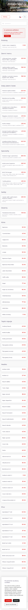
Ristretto (4, 246)
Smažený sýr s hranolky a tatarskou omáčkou (9, 107)
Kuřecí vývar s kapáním (9, 45)
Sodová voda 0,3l (7, 487)
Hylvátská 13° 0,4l (7, 524)
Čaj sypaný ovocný (7, 351)
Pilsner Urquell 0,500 (8, 562)
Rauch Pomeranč (7, 413)
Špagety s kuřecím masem (10, 116)
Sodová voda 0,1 (7, 475)
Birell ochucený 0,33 (8, 555)
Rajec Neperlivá (6, 400)
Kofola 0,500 (6, 369)
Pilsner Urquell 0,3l (7, 568)
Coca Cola (5, 444)
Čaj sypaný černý (7, 357)
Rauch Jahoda (6, 425)
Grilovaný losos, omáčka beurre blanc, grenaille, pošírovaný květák (9, 59)
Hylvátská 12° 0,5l (7, 537)
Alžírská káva (6, 302)
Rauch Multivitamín (8, 419)
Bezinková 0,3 (6, 469)
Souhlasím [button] (8, 600)
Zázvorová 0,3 (6, 456)
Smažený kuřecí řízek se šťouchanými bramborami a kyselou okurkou (10, 142)
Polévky (5, 16)
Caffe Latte (5, 277)
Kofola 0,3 (5, 375)
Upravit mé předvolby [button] (11, 604)
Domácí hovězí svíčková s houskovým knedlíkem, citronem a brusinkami (9, 132)
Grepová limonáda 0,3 (8, 500)
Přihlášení (7, 36)
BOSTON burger (7, 172)
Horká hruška (6, 332)
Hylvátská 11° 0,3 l (7, 518)
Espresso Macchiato (8, 264)
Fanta (4, 450)
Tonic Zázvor (6, 431)
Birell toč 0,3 (6, 549)
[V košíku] (25, 16)
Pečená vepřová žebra (8, 90)
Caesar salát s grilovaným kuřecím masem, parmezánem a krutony (9, 197)
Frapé (4, 283)
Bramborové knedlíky (8, 98)
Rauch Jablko (6, 381)
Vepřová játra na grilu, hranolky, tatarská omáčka (10, 68)
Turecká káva (6, 233)
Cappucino (5, 239)
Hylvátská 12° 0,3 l (7, 530)
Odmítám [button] (16, 600)
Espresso (5, 227)
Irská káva (5, 308)
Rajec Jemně (6, 394)
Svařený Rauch (6, 326)
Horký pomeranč (7, 338)
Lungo (4, 252)
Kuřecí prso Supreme (8, 163)
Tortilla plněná (6, 181)
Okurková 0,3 (6, 462)
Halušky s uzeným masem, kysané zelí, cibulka (10, 77)
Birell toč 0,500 (6, 543)
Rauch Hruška (6, 406)
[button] (20, 17)
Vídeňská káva (6, 295)
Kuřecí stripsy (6, 123)
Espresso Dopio (6, 258)
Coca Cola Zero (6, 494)
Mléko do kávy (6, 314)
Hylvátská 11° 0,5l (7, 512)
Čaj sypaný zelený (7, 345)
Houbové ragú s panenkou (10, 156)
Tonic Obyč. (5, 388)
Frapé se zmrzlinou (8, 289)
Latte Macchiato (7, 271)
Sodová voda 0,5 (7, 481)
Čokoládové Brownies (8, 213)
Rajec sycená (6, 438)
